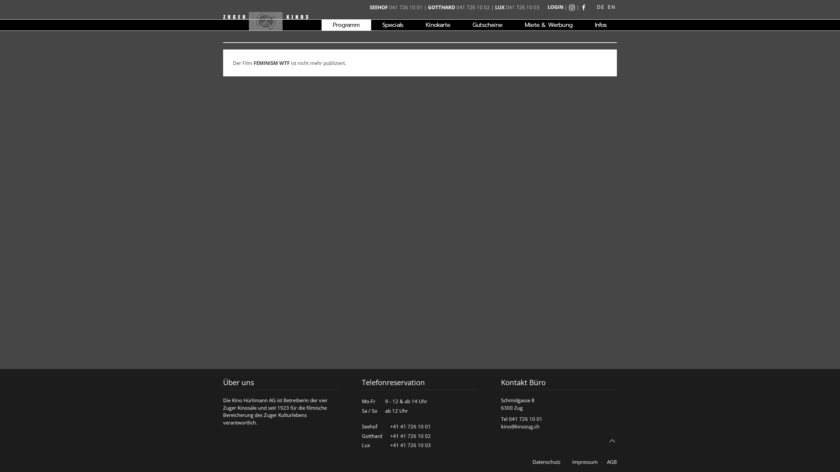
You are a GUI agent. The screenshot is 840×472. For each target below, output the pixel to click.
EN (611, 7)
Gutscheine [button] (487, 25)
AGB (612, 462)
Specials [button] (393, 25)
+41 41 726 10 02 (410, 436)
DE (600, 7)
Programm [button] (346, 25)
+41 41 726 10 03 (410, 445)
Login (555, 7)
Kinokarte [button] (438, 25)
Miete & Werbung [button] (549, 25)
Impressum (585, 462)
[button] (612, 441)
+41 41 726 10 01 (410, 426)
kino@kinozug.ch (520, 426)
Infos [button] (601, 25)
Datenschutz (546, 462)
